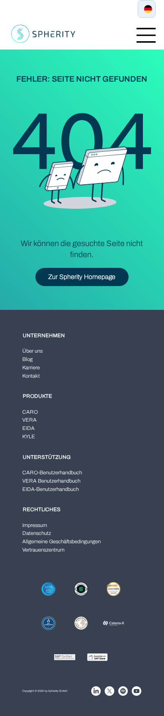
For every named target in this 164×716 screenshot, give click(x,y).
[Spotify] (123, 691)
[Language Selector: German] (147, 9)
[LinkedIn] (96, 691)
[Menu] (146, 35)
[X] (109, 691)
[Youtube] (136, 691)
